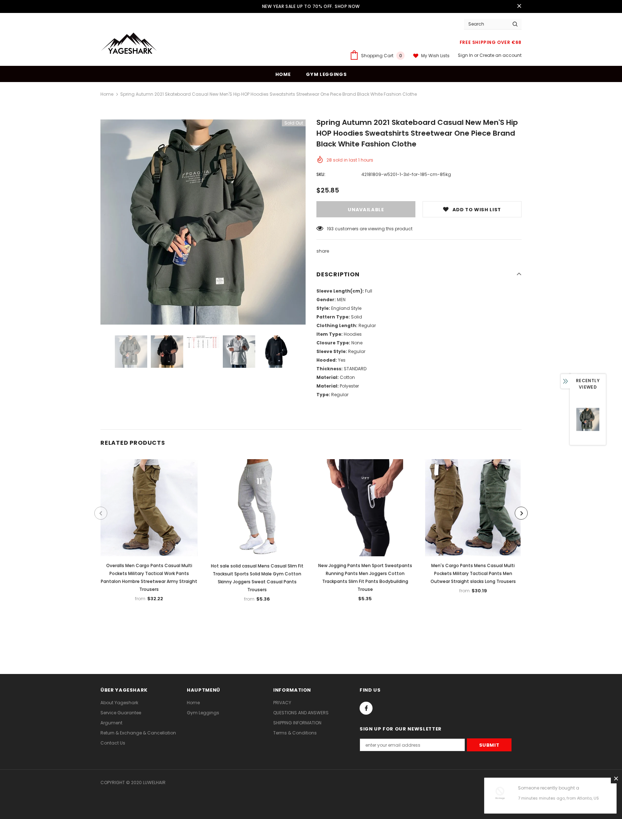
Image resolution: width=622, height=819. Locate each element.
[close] (519, 6)
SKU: (320, 174)
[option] (203, 222)
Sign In (466, 55)
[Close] (616, 778)
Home (106, 94)
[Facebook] (366, 708)
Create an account (500, 55)
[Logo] (129, 45)
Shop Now (347, 6)
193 (330, 229)
